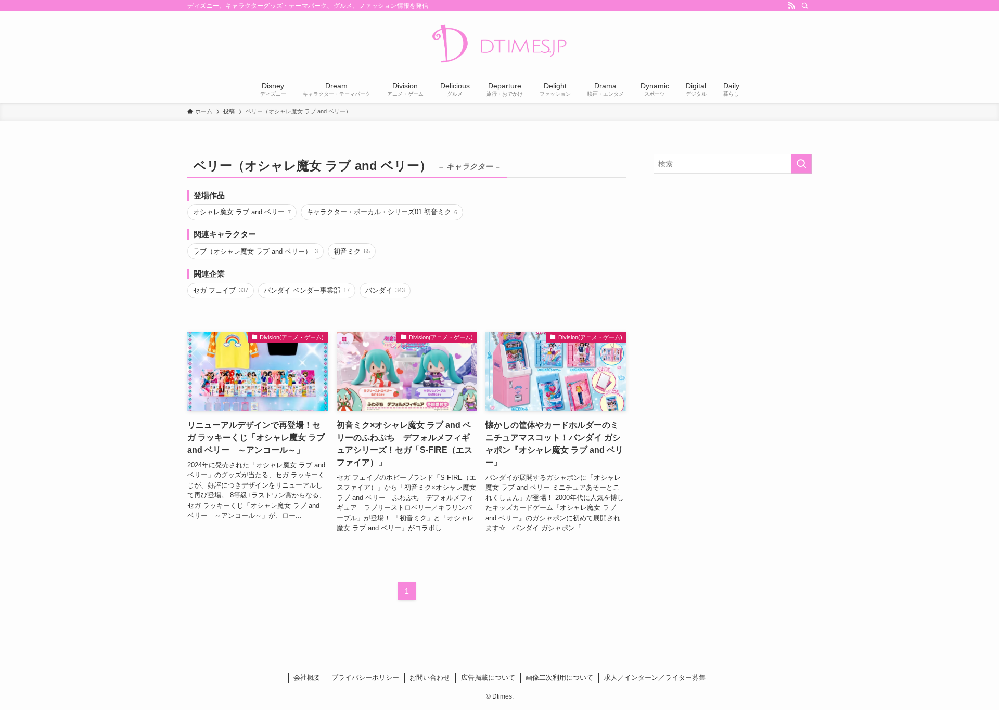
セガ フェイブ (220, 290)
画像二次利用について (559, 677)
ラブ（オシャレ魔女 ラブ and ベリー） (255, 251)
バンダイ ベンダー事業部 (306, 290)
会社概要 (307, 677)
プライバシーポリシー (365, 677)
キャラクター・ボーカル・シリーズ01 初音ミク (381, 212)
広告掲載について (488, 677)
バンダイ (384, 290)
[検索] (805, 5)
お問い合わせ (429, 677)
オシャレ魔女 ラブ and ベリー (241, 212)
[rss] (791, 5)
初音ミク (351, 251)
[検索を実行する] (801, 164)
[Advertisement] (733, 257)
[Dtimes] (499, 44)
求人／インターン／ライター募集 (655, 677)
